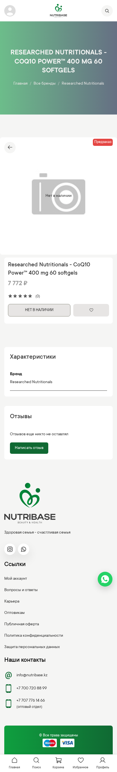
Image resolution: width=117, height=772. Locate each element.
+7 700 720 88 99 (31, 688)
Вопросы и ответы (21, 590)
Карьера (11, 601)
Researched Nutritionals (83, 83)
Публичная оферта (21, 624)
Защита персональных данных (32, 647)
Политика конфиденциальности (33, 636)
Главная (20, 83)
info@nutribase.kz (31, 675)
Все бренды (45, 83)
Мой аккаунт (15, 579)
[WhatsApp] (105, 579)
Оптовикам (14, 613)
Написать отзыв (29, 448)
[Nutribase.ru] (58, 10)
